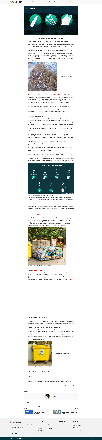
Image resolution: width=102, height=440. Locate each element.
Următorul (75, 408)
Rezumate (60, 1)
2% (59, 424)
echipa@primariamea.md (77, 425)
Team (60, 426)
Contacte (65, 1)
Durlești (49, 424)
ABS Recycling (40, 214)
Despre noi (34, 1)
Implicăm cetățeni (52, 1)
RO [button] (87, 1)
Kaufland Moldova (38, 270)
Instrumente (40, 428)
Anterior (27, 408)
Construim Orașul (51, 426)
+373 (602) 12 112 (76, 427)
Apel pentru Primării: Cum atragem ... (69, 413)
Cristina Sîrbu (54, 396)
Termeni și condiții (41, 430)
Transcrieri (46, 1)
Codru (39, 426)
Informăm (40, 1)
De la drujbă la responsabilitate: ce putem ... (41, 413)
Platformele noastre (73, 1)
